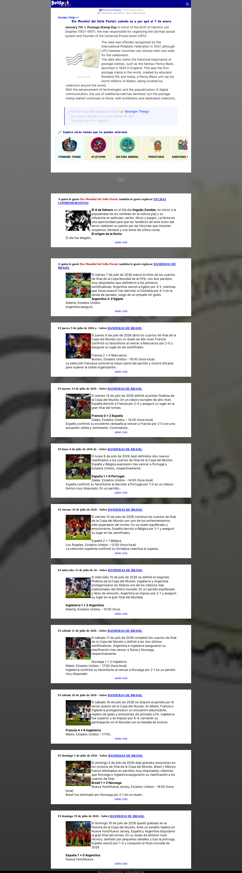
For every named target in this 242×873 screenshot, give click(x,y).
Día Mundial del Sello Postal (98, 199)
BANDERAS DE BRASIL (125, 328)
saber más (121, 241)
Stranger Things (66, 17)
